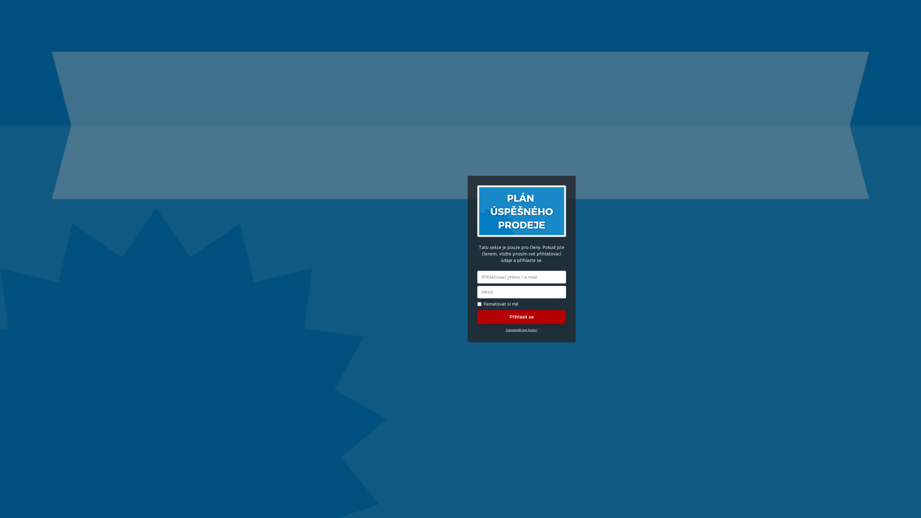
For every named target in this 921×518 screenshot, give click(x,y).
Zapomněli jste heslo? (521, 330)
